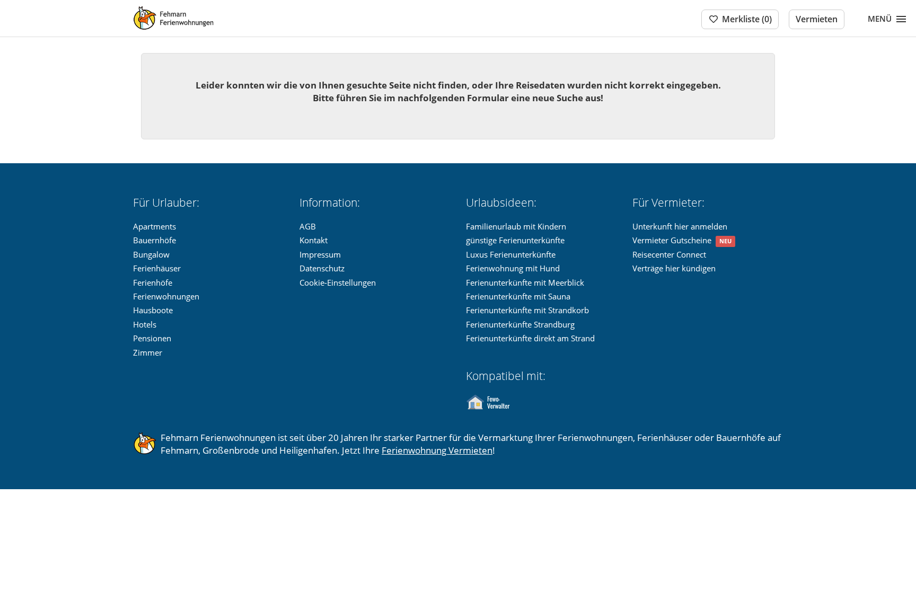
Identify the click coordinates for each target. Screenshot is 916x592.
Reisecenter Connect (669, 254)
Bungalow (151, 254)
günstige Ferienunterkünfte (515, 240)
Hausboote (153, 310)
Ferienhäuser (157, 268)
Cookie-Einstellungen (338, 282)
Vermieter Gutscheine (671, 240)
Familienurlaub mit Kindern (516, 226)
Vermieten (817, 19)
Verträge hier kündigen (674, 268)
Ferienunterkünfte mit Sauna (518, 296)
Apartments (154, 226)
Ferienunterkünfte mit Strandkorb (527, 310)
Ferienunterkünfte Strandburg (520, 324)
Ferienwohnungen (166, 296)
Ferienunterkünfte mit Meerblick (525, 282)
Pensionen (152, 338)
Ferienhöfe (152, 282)
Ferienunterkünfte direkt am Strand (530, 338)
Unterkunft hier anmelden (679, 226)
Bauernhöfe (154, 240)
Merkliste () (747, 19)
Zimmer (147, 352)
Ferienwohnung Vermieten (437, 450)
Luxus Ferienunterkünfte (511, 254)
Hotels (144, 324)
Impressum (320, 254)
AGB (308, 226)
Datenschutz (322, 268)
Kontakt (314, 240)
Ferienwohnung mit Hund (513, 268)
